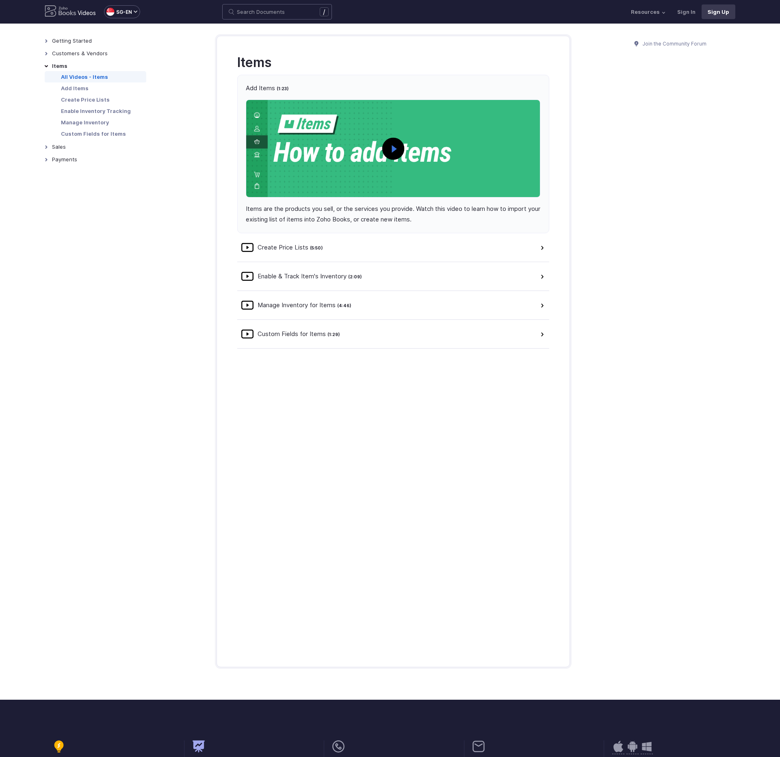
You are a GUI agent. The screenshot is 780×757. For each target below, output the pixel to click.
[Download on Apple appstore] (632, 750)
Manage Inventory (85, 122)
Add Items (75, 88)
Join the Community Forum (673, 44)
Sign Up (718, 12)
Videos (87, 12)
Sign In (686, 12)
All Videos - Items (84, 77)
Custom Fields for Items (93, 133)
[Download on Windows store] (647, 750)
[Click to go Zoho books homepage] (60, 11)
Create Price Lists (85, 99)
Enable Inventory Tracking (96, 111)
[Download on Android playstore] (618, 750)
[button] (118, 11)
